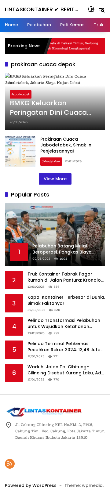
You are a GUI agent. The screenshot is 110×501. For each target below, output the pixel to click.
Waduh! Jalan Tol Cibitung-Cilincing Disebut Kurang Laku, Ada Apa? (66, 370)
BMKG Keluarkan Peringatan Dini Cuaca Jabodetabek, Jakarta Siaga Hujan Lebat (48, 108)
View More (55, 179)
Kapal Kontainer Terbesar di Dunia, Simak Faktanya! (66, 300)
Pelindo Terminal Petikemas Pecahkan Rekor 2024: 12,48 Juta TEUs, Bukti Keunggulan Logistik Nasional (64, 347)
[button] (91, 9)
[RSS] (10, 464)
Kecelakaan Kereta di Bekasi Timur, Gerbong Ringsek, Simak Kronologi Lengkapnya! (57, 45)
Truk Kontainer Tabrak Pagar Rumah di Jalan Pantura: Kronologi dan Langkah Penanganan (66, 277)
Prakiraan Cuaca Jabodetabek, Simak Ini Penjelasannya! (66, 145)
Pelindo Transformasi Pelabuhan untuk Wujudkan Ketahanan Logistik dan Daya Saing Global (64, 324)
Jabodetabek (20, 94)
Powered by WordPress (31, 485)
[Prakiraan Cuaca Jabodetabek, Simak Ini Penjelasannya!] (20, 151)
